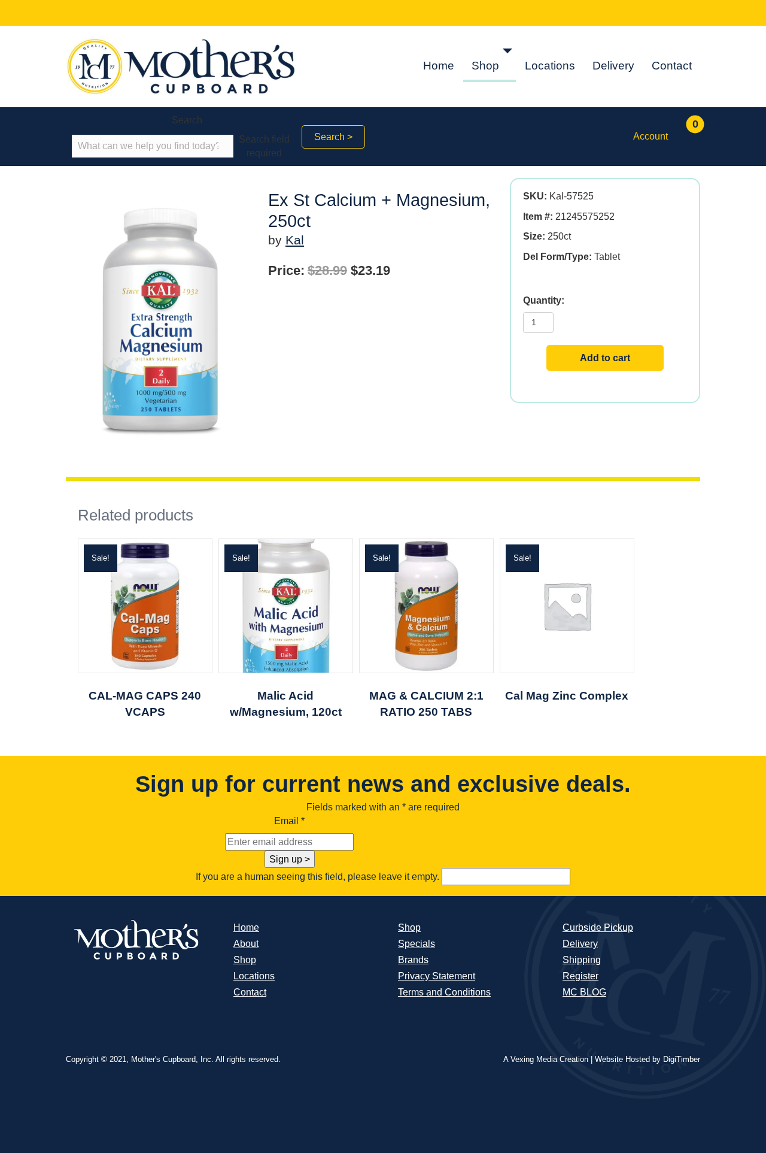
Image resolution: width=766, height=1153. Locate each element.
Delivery (613, 65)
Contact (672, 65)
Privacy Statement (436, 976)
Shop (485, 65)
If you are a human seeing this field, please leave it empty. (319, 876)
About (246, 944)
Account (650, 136)
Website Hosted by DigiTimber (647, 1059)
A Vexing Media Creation (545, 1059)
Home (438, 65)
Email (289, 821)
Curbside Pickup (598, 927)
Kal (294, 240)
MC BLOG (584, 992)
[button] (507, 51)
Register (580, 976)
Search (187, 120)
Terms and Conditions (444, 992)
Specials (416, 944)
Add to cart (605, 358)
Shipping (582, 960)
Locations (550, 65)
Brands (413, 960)
